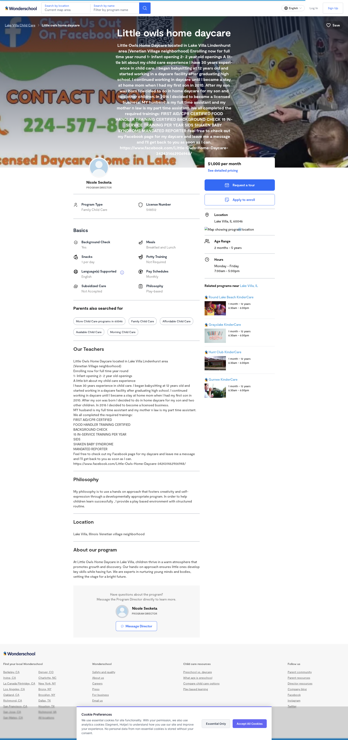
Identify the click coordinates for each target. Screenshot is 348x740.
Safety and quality (103, 672)
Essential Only (216, 723)
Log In (314, 8)
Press (96, 689)
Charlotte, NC (47, 677)
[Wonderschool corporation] (174, 653)
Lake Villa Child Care (20, 25)
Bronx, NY (44, 689)
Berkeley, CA (11, 672)
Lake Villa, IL (249, 286)
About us (98, 677)
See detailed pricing (223, 170)
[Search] (145, 8)
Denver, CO (46, 672)
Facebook (294, 694)
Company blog (297, 689)
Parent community (300, 672)
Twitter (292, 706)
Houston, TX (46, 706)
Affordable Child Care (177, 321)
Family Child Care (142, 321)
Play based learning (195, 689)
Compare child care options (201, 683)
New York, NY (47, 683)
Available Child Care (89, 332)
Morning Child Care (123, 332)
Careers (97, 683)
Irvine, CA (9, 677)
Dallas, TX (44, 700)
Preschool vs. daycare (197, 672)
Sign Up (333, 8)
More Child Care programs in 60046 (99, 321)
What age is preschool (197, 677)
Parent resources (299, 677)
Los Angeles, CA (14, 689)
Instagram (294, 700)
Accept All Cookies (250, 723)
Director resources (300, 683)
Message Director (139, 626)
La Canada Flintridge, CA (19, 683)
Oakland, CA (11, 694)
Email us (97, 700)
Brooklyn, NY (46, 694)
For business (100, 694)
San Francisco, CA (15, 706)
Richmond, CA (12, 700)
